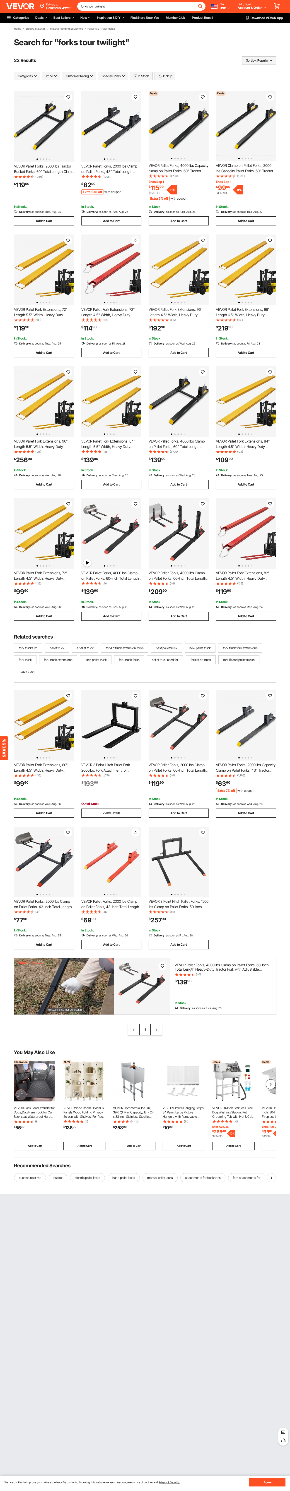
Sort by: (251, 60)
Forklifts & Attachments (101, 28)
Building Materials (36, 28)
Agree (267, 1482)
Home (17, 28)
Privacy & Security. (169, 1482)
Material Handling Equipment (66, 28)
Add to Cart (44, 221)
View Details (111, 813)
